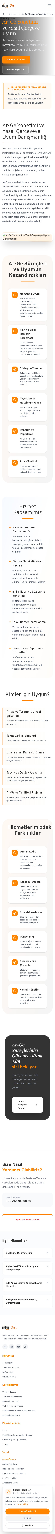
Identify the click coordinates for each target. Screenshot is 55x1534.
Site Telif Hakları (9, 1478)
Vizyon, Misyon (9, 1377)
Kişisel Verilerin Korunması (14, 1473)
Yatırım (5, 1444)
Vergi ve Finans (9, 1392)
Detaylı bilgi (22, 1504)
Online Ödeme (9, 1459)
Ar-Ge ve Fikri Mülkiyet (12, 1397)
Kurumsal (8, 1356)
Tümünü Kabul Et (27, 1511)
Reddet (27, 1518)
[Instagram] (5, 1346)
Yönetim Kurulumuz (11, 1367)
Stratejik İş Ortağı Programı (14, 1440)
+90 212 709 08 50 (18, 1201)
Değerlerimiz (8, 1372)
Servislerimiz (10, 1385)
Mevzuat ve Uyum (10, 1401)
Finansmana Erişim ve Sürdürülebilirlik (18, 1410)
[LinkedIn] (11, 1346)
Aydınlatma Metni (10, 1483)
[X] (25, 1346)
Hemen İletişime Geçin (22, 1105)
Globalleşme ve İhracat (12, 1406)
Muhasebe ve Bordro (11, 1415)
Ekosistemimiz (11, 1423)
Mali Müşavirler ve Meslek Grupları (17, 1435)
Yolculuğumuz (8, 1363)
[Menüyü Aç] (49, 6)
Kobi (4, 1430)
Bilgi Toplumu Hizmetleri (13, 1469)
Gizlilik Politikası (9, 1464)
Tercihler (29, 1525)
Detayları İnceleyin (16, 59)
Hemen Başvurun (15, 69)
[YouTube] (18, 1346)
